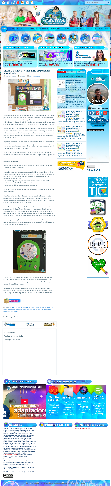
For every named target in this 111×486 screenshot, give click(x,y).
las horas (31, 307)
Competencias (31, 29)
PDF (28, 309)
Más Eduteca (71, 72)
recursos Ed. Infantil (35, 309)
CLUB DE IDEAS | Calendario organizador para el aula (26, 72)
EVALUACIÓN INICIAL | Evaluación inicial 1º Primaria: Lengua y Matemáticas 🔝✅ (74, 114)
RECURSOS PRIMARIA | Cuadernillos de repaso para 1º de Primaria (75, 97)
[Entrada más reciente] (10, 326)
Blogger (65, 483)
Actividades (56, 29)
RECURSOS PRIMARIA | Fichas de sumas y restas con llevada (74, 82)
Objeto (68, 29)
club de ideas (25, 307)
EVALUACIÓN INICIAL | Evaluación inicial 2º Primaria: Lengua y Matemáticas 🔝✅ (74, 146)
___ (4, 29)
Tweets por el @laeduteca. (82, 428)
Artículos (103, 29)
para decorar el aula (21, 309)
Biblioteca (91, 29)
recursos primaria (47, 309)
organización (11, 309)
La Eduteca (44, 483)
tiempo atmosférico (8, 311)
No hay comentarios (34, 76)
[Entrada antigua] (49, 326)
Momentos (78, 29)
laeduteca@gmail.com (10, 454)
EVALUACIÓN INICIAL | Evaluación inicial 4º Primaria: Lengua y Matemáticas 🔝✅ (74, 129)
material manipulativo (40, 307)
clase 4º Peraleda (16, 307)
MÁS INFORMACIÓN (16, 65)
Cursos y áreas (15, 29)
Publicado (81, 72)
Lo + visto (61, 72)
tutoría (16, 311)
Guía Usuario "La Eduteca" (76, 483)
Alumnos (44, 29)
